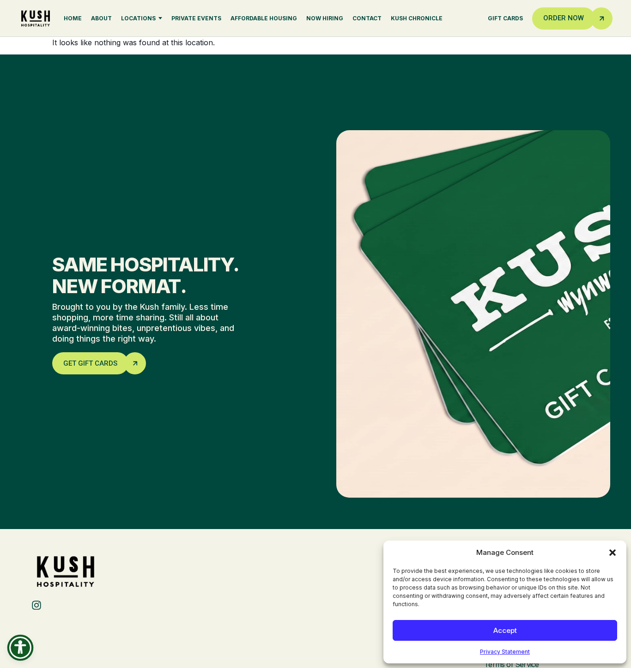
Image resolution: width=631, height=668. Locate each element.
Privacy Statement (505, 651)
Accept (505, 630)
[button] (612, 552)
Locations (138, 18)
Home (73, 18)
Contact (367, 18)
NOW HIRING (324, 18)
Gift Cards (505, 18)
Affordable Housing (264, 18)
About (101, 18)
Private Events (196, 18)
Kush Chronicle (417, 18)
